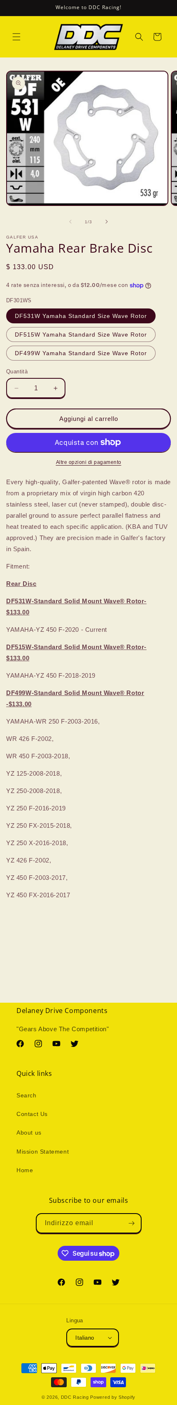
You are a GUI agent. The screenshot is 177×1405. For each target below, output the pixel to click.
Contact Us (32, 1114)
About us (29, 1132)
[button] (16, 37)
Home (24, 1170)
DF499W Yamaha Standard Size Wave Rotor (81, 353)
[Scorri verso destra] (107, 222)
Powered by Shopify (112, 1397)
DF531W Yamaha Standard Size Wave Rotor (81, 316)
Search (26, 1095)
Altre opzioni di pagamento (88, 462)
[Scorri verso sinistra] (70, 222)
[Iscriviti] (132, 1223)
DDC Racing (75, 1397)
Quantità (17, 371)
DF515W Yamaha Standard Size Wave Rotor (81, 334)
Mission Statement (42, 1151)
